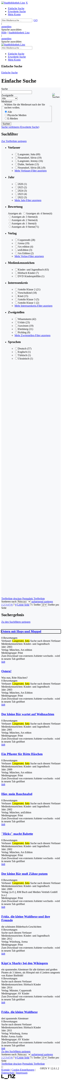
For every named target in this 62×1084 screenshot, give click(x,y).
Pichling (22, 332)
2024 (20, 190)
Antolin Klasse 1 (26, 302)
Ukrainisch (23, 358)
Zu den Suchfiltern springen (15, 621)
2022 (20, 197)
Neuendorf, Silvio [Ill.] (30, 167)
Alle (9, 111)
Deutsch (22, 348)
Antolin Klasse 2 (26, 289)
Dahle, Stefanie (26, 164)
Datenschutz (7, 1072)
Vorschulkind (25, 292)
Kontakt (5, 1069)
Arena (21, 243)
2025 (20, 187)
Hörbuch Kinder (26, 272)
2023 (20, 194)
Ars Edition (24, 253)
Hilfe (4, 32)
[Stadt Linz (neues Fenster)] (8, 1078)
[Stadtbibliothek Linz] (13, 2)
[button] (56, 95)
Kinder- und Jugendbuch (31, 269)
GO (36, 20)
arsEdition (23, 250)
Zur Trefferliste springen (14, 141)
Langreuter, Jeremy (28, 161)
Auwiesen (23, 325)
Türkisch (22, 355)
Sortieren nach (8, 601)
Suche (4, 88)
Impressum (21, 1072)
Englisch (22, 351)
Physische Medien (16, 115)
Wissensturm (24, 319)
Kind (20, 296)
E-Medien (12, 118)
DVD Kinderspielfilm (29, 276)
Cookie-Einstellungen (23, 1069)
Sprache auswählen (11, 29)
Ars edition (23, 246)
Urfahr (21, 322)
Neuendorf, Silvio (27, 157)
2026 (20, 184)
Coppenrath (24, 240)
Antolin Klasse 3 (26, 299)
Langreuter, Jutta (26, 154)
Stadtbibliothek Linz (19, 32)
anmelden (6, 26)
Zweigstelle (7, 95)
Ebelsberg (23, 329)
